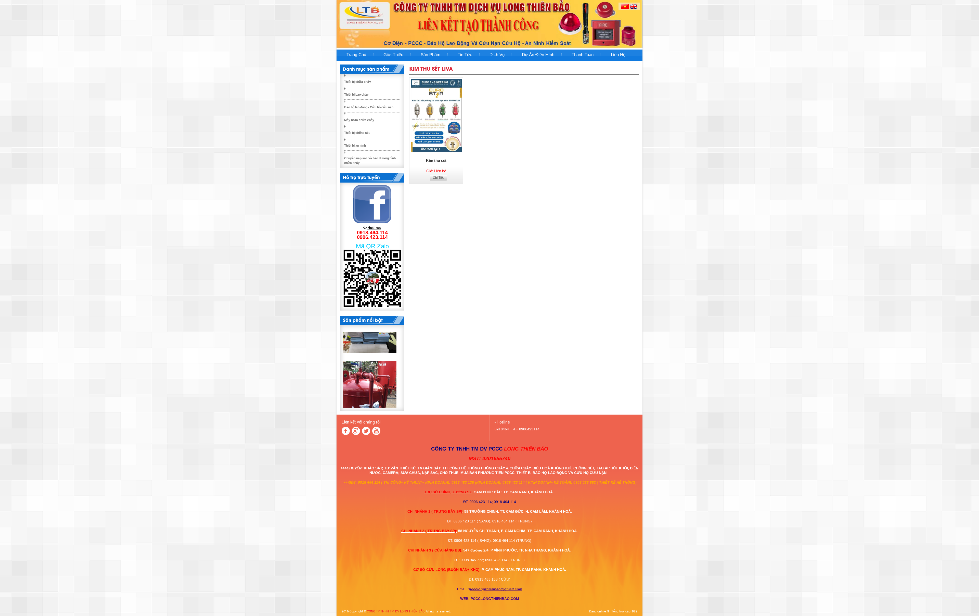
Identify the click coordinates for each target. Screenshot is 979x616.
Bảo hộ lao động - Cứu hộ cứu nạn (368, 107)
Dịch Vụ (497, 54)
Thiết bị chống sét (357, 133)
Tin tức (465, 54)
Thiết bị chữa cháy (357, 82)
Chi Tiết (438, 177)
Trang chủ (356, 54)
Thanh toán (583, 54)
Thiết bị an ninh (355, 145)
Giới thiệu (393, 54)
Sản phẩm (430, 54)
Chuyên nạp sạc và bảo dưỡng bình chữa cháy (370, 161)
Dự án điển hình (538, 54)
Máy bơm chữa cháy (359, 120)
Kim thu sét (436, 160)
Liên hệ (618, 54)
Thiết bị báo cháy (356, 94)
